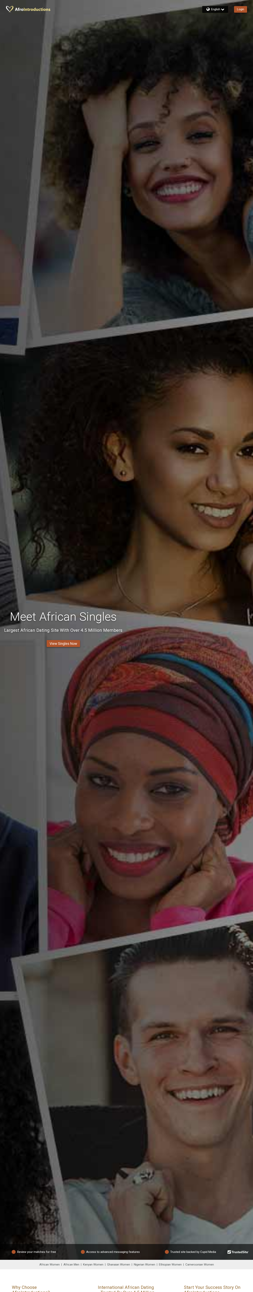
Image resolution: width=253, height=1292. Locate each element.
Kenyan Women (93, 1264)
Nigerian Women (144, 1264)
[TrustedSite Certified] (238, 1252)
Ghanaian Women (118, 1264)
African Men (71, 1264)
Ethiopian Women (170, 1264)
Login (240, 9)
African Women (49, 1264)
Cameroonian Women (199, 1264)
